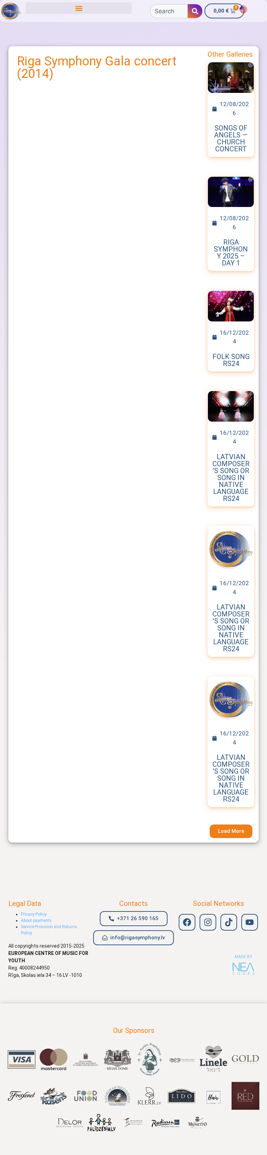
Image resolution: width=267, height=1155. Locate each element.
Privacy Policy (34, 914)
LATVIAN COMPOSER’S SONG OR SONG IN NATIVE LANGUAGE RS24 (231, 478)
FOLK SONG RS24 (231, 360)
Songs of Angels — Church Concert (231, 138)
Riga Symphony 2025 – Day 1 (231, 252)
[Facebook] (187, 922)
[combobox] (169, 11)
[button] (79, 8)
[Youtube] (249, 922)
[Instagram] (208, 922)
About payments (36, 920)
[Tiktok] (228, 922)
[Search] (195, 11)
